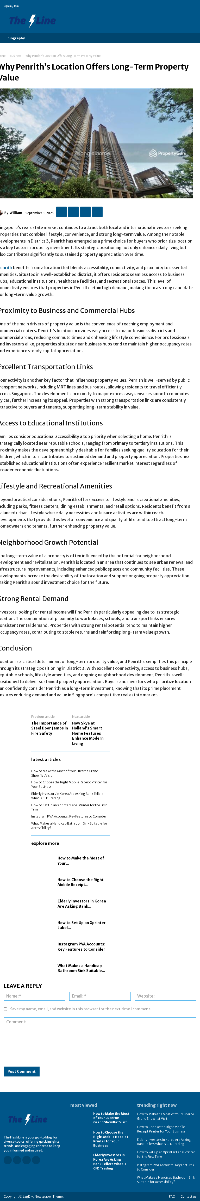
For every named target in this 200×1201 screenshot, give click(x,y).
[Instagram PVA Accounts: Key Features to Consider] (43, 947)
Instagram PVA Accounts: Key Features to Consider (68, 816)
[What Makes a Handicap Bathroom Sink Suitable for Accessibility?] (43, 968)
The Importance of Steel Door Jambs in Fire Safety (49, 728)
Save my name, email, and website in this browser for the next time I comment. (80, 1009)
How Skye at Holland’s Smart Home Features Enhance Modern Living (88, 733)
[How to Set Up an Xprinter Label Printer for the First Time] (43, 925)
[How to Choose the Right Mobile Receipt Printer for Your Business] (43, 882)
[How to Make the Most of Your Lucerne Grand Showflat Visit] (43, 861)
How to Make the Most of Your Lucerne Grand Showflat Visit (111, 1118)
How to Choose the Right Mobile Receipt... (81, 882)
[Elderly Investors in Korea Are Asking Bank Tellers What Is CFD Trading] (43, 904)
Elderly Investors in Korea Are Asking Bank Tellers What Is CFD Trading (164, 1142)
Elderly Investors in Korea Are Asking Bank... (82, 904)
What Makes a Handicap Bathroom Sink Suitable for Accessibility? (166, 1179)
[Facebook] (172, 6)
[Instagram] (179, 6)
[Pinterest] (85, 212)
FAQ (172, 1196)
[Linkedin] (186, 6)
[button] (37, 38)
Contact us (188, 1196)
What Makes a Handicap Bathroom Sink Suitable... (81, 968)
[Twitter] (194, 6)
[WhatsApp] (97, 212)
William (16, 213)
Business (15, 56)
